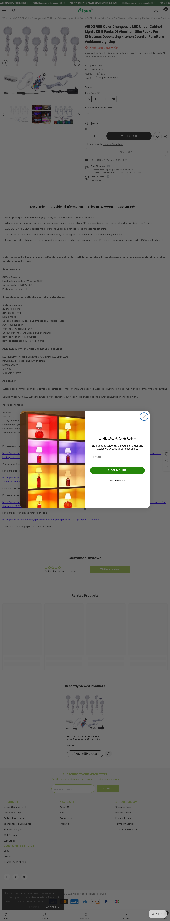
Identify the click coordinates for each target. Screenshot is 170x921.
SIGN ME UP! (117, 470)
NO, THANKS (117, 480)
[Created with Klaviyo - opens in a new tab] (85, 509)
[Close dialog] (144, 417)
